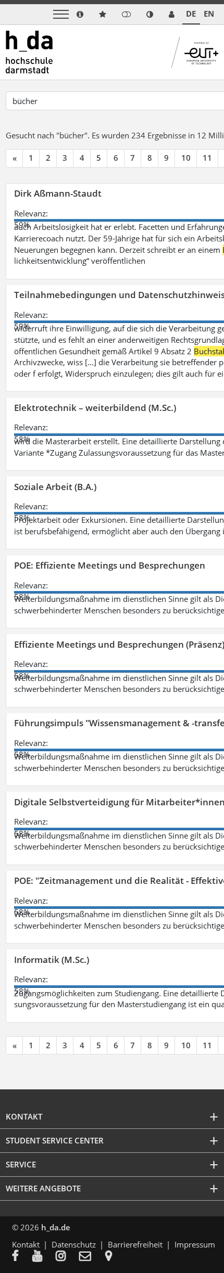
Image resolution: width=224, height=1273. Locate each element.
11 (207, 157)
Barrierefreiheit (135, 1244)
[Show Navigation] (61, 14)
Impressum (195, 1244)
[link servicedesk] (171, 14)
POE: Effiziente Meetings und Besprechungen (109, 565)
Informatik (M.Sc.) (51, 960)
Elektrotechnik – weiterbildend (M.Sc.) (95, 408)
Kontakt (26, 1244)
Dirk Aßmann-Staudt (58, 193)
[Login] (126, 14)
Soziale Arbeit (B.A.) (55, 487)
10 (186, 157)
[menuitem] (22, 1257)
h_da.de (55, 1227)
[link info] (80, 14)
